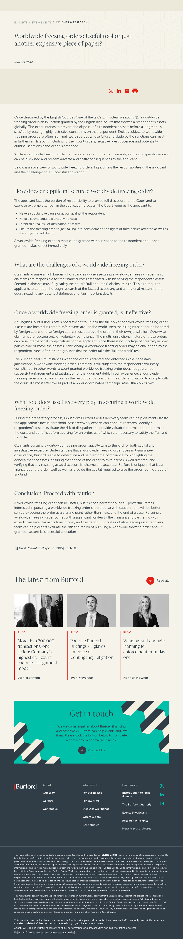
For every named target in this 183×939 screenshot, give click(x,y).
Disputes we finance (96, 808)
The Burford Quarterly (136, 804)
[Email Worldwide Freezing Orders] (127, 91)
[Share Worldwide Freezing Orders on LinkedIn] (119, 91)
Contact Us (96, 750)
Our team (49, 792)
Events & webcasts (134, 812)
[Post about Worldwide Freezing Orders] (111, 91)
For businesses (92, 792)
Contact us (50, 808)
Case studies (91, 825)
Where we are (92, 817)
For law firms (91, 800)
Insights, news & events (33, 22)
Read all (163, 581)
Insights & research (72, 22)
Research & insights (135, 820)
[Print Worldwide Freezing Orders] (135, 91)
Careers (48, 800)
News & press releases (136, 828)
